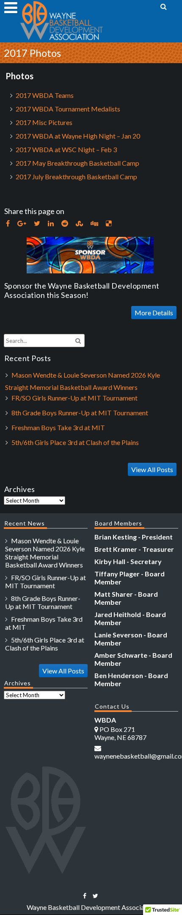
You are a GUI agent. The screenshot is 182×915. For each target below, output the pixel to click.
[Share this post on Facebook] (8, 223)
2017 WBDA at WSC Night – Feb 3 (66, 149)
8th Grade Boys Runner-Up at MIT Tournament (79, 413)
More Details (154, 313)
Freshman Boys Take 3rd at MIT (58, 427)
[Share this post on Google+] (21, 223)
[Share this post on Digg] (94, 223)
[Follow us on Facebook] (84, 895)
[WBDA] (61, 38)
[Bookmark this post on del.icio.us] (109, 223)
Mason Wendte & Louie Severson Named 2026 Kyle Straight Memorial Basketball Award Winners (45, 553)
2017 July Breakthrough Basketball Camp (76, 176)
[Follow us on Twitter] (95, 895)
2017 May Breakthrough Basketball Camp (77, 163)
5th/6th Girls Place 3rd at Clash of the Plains (75, 442)
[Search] (164, 6)
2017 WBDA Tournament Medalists (68, 109)
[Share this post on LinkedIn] (51, 223)
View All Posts (152, 469)
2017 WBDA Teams (45, 95)
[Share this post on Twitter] (37, 223)
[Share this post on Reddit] (64, 223)
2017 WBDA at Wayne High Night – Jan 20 (78, 136)
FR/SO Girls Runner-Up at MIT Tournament (74, 398)
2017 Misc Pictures (44, 122)
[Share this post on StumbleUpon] (79, 223)
